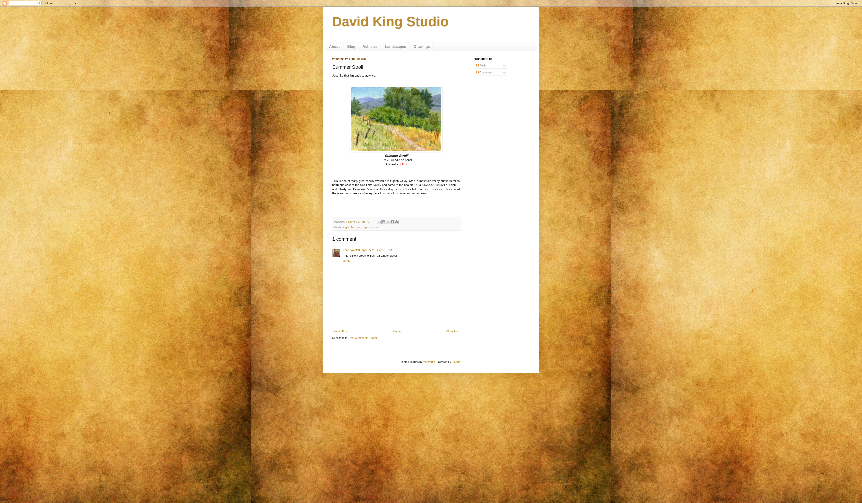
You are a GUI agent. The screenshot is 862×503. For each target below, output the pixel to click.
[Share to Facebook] (392, 222)
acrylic (346, 227)
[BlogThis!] (383, 222)
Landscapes (395, 47)
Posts (482, 65)
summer (373, 227)
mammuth (429, 362)
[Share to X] (388, 222)
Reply (346, 261)
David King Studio (390, 21)
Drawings (422, 47)
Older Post (452, 331)
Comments (486, 72)
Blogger (456, 362)
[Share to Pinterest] (396, 222)
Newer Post (340, 331)
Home (397, 331)
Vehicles (370, 47)
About (334, 47)
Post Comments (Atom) (363, 338)
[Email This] (379, 222)
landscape (362, 227)
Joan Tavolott (351, 250)
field (353, 227)
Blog (351, 47)
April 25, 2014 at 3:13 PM (376, 250)
